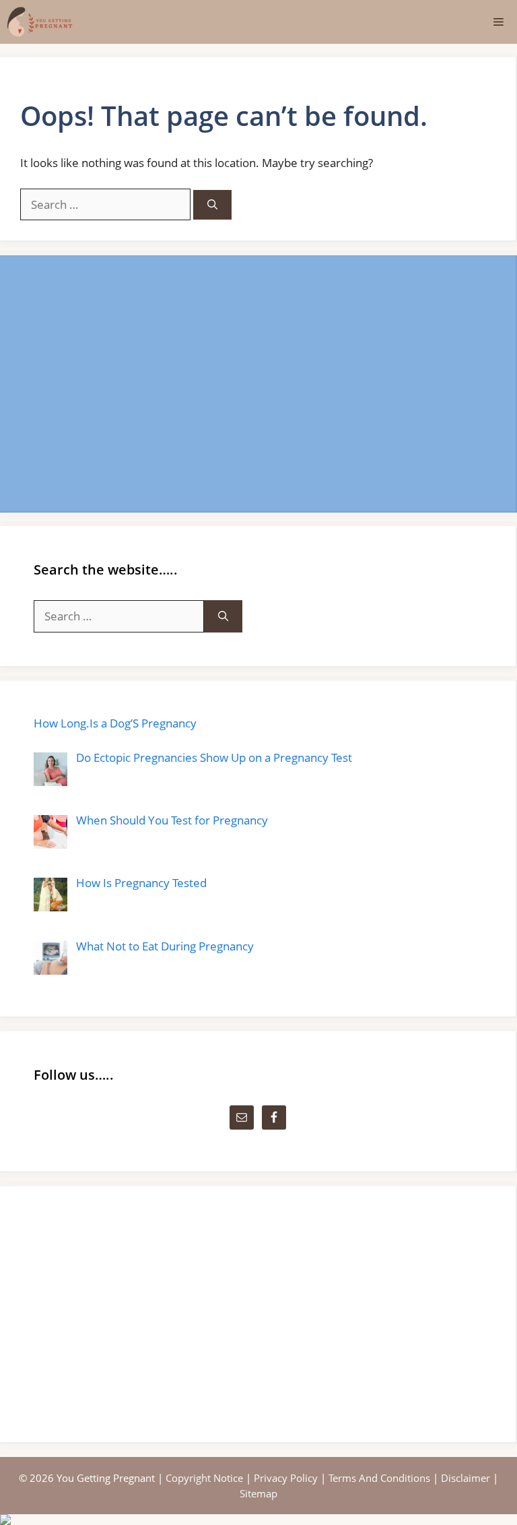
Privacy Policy (286, 1478)
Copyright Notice (204, 1478)
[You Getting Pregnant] (40, 22)
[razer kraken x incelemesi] (258, 1519)
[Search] (212, 205)
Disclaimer (465, 1478)
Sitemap (258, 1493)
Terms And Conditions (379, 1478)
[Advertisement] (258, 383)
